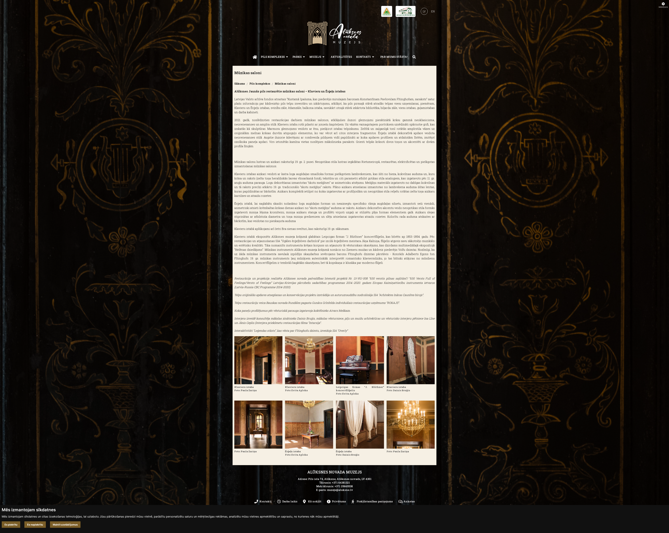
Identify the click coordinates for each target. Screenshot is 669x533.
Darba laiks (289, 501)
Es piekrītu (11, 524)
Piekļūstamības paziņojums (375, 501)
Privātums (339, 501)
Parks (297, 56)
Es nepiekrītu (35, 524)
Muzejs (315, 56)
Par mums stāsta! (393, 56)
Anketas (409, 501)
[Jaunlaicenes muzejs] (406, 12)
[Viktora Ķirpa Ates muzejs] (386, 12)
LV (424, 11)
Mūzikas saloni (285, 83)
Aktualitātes (341, 56)
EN (433, 11)
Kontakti (363, 56)
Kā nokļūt (314, 501)
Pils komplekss (273, 56)
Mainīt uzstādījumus (65, 524)
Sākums (239, 83)
